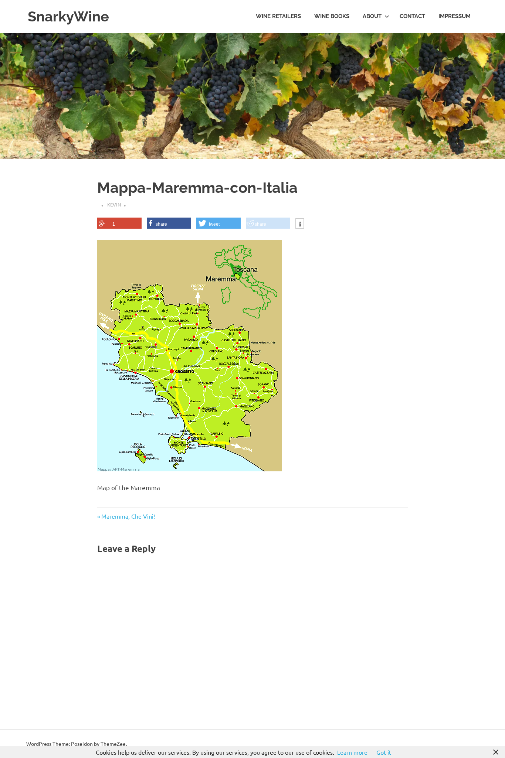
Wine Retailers (278, 16)
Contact (412, 16)
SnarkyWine (68, 16)
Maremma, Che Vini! (128, 516)
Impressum (454, 16)
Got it (383, 752)
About (372, 16)
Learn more (352, 752)
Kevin (114, 204)
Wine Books (331, 16)
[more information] (300, 224)
